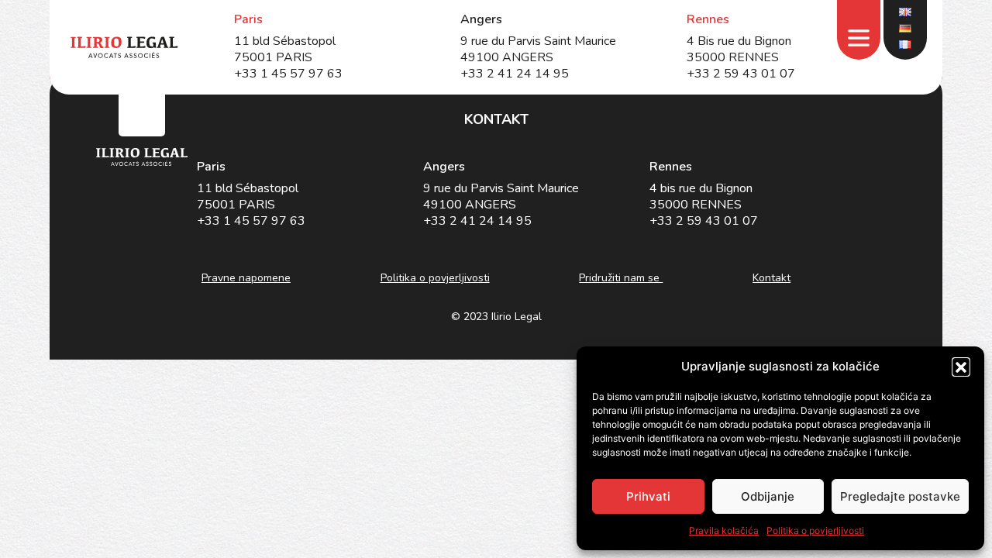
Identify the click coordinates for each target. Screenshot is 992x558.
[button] (961, 366)
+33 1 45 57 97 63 (288, 73)
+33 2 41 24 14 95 (514, 73)
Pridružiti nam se (621, 278)
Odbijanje (767, 496)
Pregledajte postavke (900, 496)
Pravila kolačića (724, 530)
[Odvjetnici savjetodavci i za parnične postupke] (124, 47)
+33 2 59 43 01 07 (741, 73)
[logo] (141, 157)
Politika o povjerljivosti (815, 530)
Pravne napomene (246, 278)
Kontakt (771, 278)
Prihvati (648, 496)
